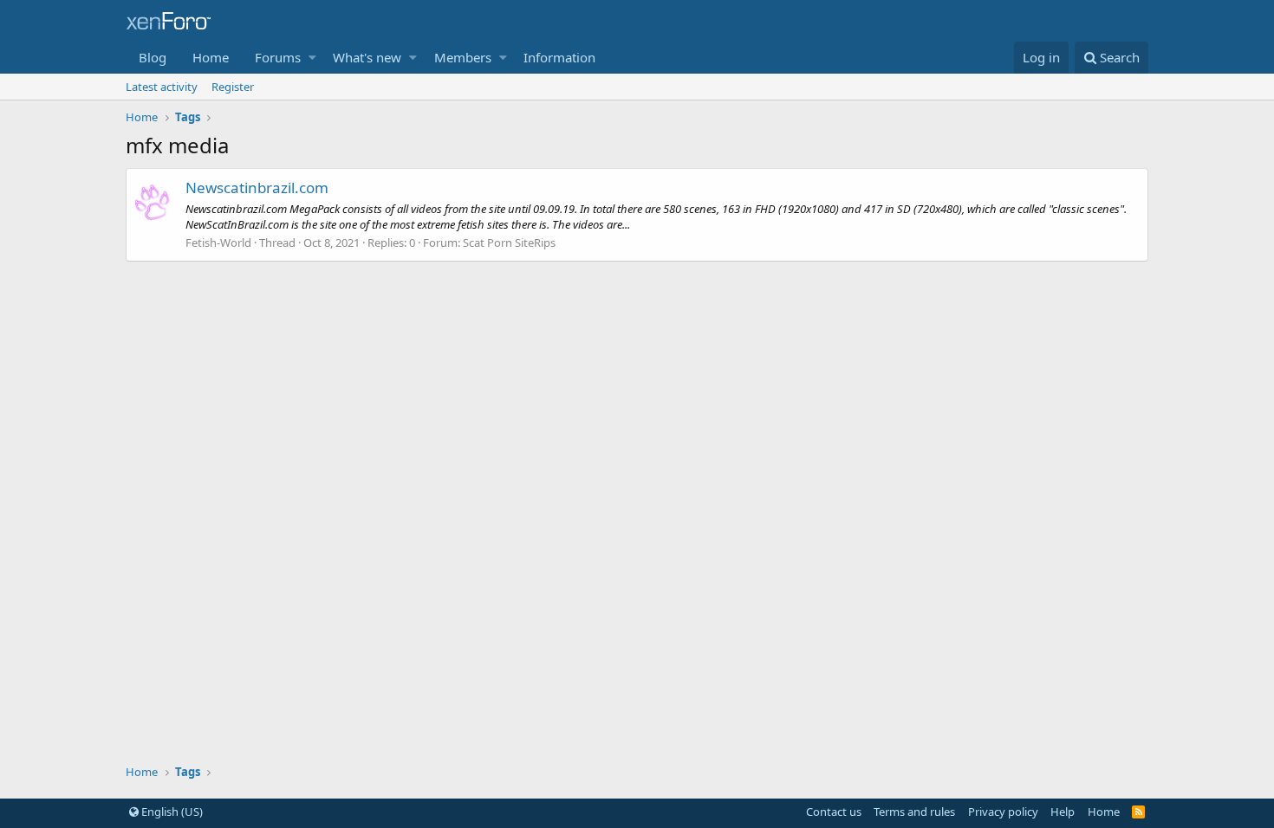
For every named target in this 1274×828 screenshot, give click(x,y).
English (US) (171, 811)
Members (462, 57)
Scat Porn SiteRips (509, 242)
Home (210, 57)
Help (1062, 811)
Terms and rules (914, 811)
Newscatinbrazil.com (256, 187)
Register (232, 86)
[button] (312, 58)
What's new (367, 57)
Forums (278, 57)
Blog (152, 57)
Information (559, 57)
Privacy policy (1003, 811)
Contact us (833, 811)
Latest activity (162, 86)
